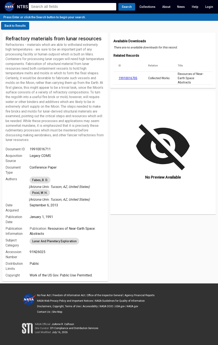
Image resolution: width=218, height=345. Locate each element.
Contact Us (43, 311)
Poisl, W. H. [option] (39, 192)
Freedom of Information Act (69, 295)
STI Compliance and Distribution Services (74, 328)
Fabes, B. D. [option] (40, 180)
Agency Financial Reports (140, 295)
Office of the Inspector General (105, 295)
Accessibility (90, 306)
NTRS (22, 6)
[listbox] (67, 182)
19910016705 (128, 78)
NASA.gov (132, 306)
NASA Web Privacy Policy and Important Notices (65, 300)
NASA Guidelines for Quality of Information (120, 300)
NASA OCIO (106, 306)
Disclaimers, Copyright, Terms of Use (59, 306)
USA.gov (120, 306)
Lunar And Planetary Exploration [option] (54, 241)
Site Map (57, 311)
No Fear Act (44, 295)
